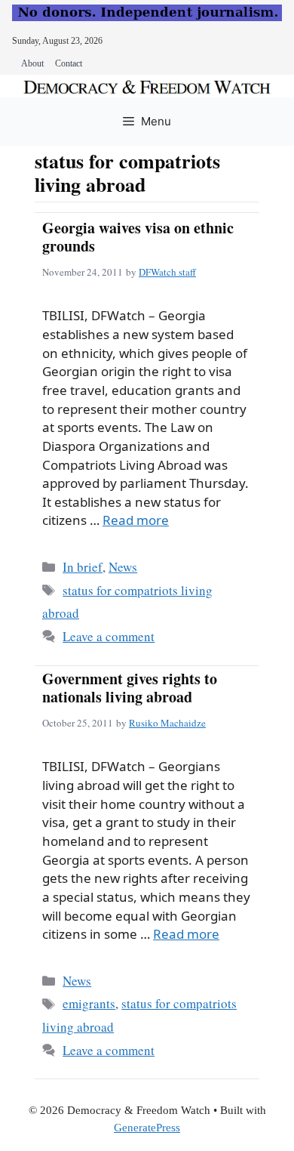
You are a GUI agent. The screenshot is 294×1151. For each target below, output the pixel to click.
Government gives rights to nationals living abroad (129, 688)
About (32, 63)
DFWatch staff (167, 272)
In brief (83, 567)
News (123, 567)
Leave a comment (109, 636)
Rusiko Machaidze (167, 723)
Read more (136, 520)
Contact (68, 63)
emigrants (89, 1003)
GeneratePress (147, 1128)
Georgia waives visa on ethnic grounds (138, 237)
